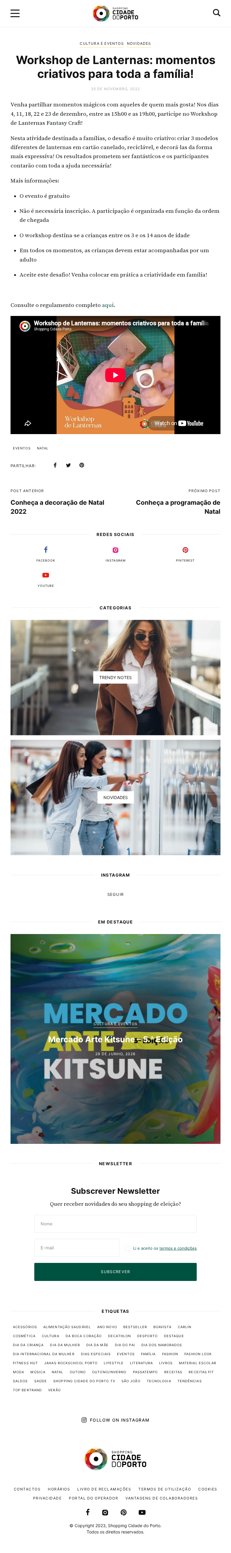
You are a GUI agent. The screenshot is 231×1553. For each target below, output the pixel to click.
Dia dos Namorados (161, 1345)
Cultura (50, 1336)
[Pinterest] (81, 465)
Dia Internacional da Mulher (44, 1354)
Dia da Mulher (65, 1345)
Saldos (20, 1381)
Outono (78, 1372)
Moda (18, 1372)
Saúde (40, 1381)
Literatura (141, 1363)
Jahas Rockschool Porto (70, 1363)
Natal (43, 448)
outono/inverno (109, 1372)
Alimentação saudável (67, 1327)
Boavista (162, 1327)
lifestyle (114, 1363)
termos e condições (178, 1248)
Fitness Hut (25, 1363)
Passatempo (145, 1372)
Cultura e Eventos (102, 43)
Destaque (174, 1336)
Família (148, 1354)
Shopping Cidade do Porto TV (84, 1381)
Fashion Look (198, 1354)
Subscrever (115, 1271)
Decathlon (119, 1336)
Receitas (173, 1372)
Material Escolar (198, 1363)
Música (37, 1372)
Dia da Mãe (97, 1345)
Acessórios (25, 1327)
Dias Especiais (96, 1354)
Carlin (185, 1327)
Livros (166, 1363)
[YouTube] (142, 1512)
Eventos (22, 448)
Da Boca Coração (84, 1336)
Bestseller (135, 1327)
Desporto (147, 1336)
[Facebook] (55, 465)
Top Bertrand (27, 1390)
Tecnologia (159, 1381)
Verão (54, 1390)
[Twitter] (68, 465)
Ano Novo (107, 1327)
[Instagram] (105, 1512)
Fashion (170, 1354)
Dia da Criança (28, 1345)
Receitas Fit (201, 1372)
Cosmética (24, 1336)
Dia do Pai (125, 1345)
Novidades (139, 43)
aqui (108, 305)
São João (131, 1381)
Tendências (189, 1381)
